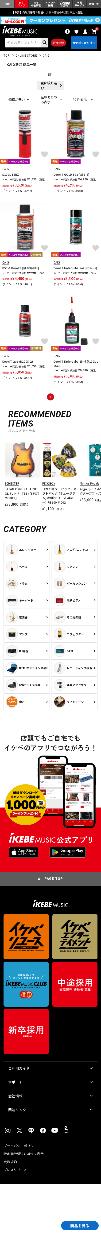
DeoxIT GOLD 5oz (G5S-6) (71, 174)
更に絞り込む (49, 85)
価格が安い (16, 99)
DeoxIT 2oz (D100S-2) (17, 361)
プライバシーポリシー (20, 1145)
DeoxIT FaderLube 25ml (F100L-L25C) (76, 363)
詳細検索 (58, 42)
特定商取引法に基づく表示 (24, 1153)
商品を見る (79, 1225)
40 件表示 (80, 99)
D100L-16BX (10, 174)
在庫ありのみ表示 (49, 99)
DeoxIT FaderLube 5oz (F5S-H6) (75, 268)
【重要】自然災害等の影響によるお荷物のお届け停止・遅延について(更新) (50, 12)
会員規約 (10, 1161)
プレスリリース (15, 1169)
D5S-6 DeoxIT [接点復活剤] (20, 268)
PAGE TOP (53, 879)
